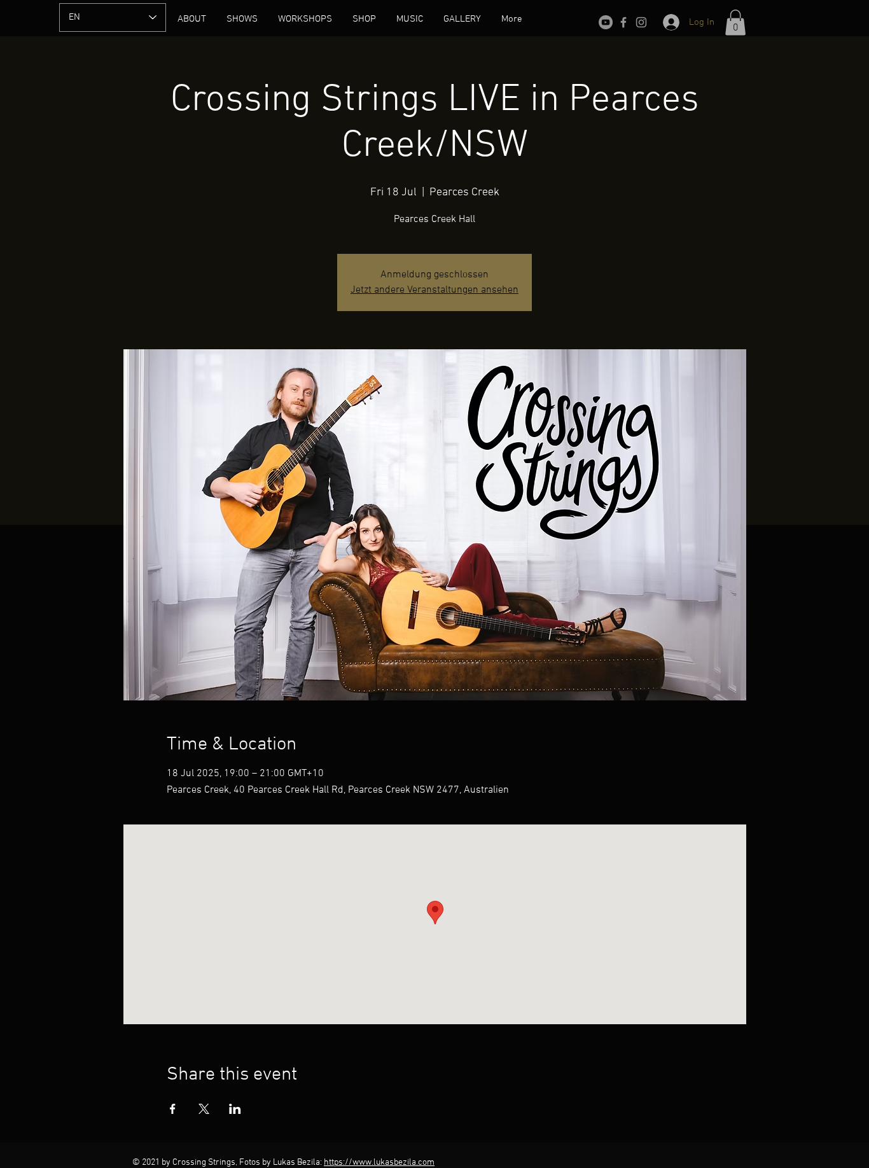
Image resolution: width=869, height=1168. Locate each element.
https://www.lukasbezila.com (379, 1162)
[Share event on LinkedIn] (235, 1109)
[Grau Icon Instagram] (641, 22)
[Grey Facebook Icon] (623, 22)
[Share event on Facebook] (173, 1109)
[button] (735, 23)
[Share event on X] (204, 1109)
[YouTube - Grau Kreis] (606, 22)
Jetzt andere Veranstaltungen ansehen (434, 290)
